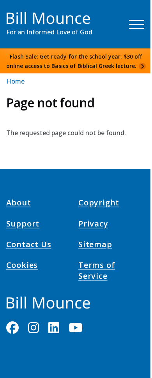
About (18, 204)
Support (23, 224)
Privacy (93, 224)
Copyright (98, 204)
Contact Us (28, 246)
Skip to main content (20, 13)
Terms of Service (96, 271)
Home (15, 81)
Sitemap (95, 246)
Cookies (22, 266)
